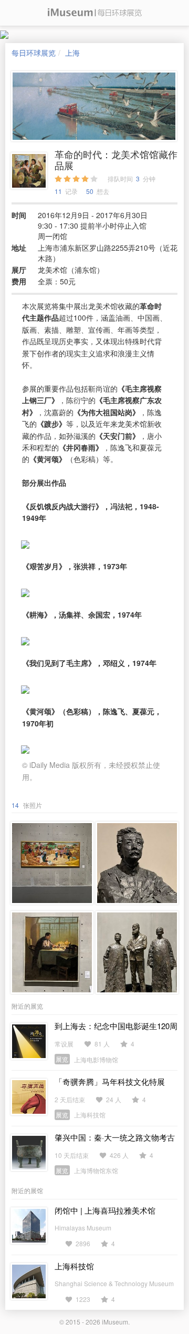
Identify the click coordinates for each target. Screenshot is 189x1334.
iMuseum (115, 1321)
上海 (72, 52)
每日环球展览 (34, 52)
